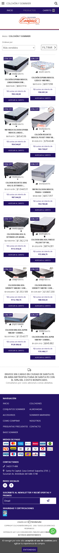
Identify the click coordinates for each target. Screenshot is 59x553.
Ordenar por (7, 42)
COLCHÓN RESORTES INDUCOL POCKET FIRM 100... (43, 136)
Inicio (4, 36)
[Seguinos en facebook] (11, 485)
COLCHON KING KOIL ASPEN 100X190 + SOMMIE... (43, 338)
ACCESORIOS (9, 415)
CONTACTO (35, 426)
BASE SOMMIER (10, 432)
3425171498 (12, 466)
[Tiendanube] (29, 523)
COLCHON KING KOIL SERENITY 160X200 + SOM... (16, 286)
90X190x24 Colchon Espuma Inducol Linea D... (16, 131)
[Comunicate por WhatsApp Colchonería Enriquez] (52, 531)
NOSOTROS (35, 420)
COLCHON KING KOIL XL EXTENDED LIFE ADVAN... (16, 235)
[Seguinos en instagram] (5, 485)
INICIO (6, 403)
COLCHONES (36, 403)
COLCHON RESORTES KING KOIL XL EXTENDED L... (16, 184)
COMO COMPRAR (11, 420)
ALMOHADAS (36, 409)
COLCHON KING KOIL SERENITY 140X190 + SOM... (43, 286)
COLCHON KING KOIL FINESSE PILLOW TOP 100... (43, 241)
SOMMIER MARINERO (40, 415)
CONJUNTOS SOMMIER (14, 409)
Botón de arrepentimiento (29, 535)
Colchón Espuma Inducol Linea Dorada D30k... (16, 81)
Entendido (29, 549)
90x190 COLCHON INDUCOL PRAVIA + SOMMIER (43, 191)
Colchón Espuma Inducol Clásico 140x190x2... (43, 79)
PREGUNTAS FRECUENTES (15, 426)
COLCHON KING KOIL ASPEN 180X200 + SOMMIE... (16, 331)
